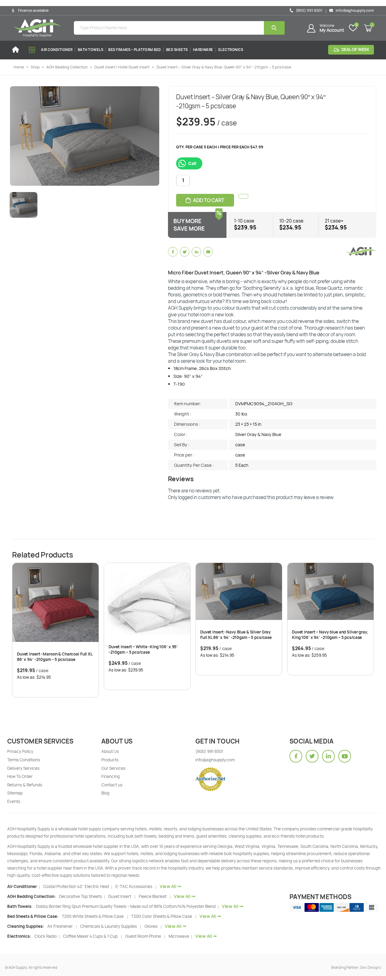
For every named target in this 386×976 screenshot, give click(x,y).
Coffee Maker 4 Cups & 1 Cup (90, 936)
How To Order (20, 776)
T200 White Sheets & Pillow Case (93, 916)
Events (13, 801)
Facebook (173, 252)
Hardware (203, 49)
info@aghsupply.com (354, 10)
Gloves (150, 926)
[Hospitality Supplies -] (37, 28)
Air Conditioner (57, 49)
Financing (110, 776)
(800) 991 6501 (308, 10)
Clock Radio (46, 936)
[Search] (274, 28)
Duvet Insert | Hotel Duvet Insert (122, 67)
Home (19, 67)
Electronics (230, 49)
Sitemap (15, 793)
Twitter (184, 252)
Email (208, 252)
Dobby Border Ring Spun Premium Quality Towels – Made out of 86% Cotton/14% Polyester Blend (126, 906)
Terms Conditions (23, 760)
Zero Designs (370, 967)
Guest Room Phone (143, 936)
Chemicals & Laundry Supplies (108, 926)
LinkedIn (196, 252)
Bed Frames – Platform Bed (134, 49)
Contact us (111, 785)
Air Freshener (60, 926)
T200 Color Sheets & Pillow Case (161, 916)
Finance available (33, 10)
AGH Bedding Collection (66, 67)
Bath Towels (90, 49)
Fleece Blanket (152, 896)
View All (168, 886)
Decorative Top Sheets (81, 896)
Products (110, 760)
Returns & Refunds (24, 785)
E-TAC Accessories (133, 886)
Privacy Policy (20, 751)
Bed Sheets (177, 49)
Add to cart (208, 200)
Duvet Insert (119, 896)
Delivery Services (23, 768)
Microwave (179, 936)
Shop (35, 67)
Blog (105, 793)
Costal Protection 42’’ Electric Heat (76, 886)
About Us (110, 751)
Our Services (113, 768)
